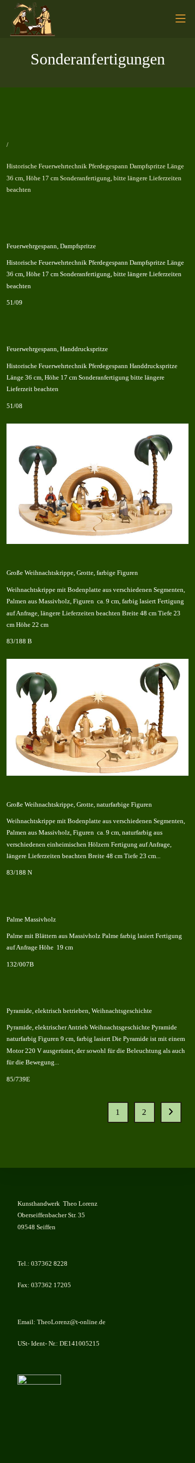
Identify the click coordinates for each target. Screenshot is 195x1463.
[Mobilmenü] (181, 18)
